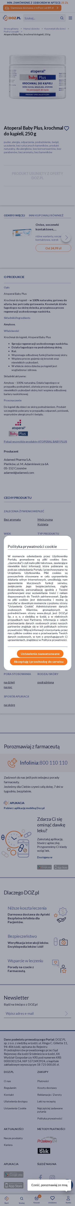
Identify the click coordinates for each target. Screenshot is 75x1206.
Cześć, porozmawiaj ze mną (49, 1185)
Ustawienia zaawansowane (40, 653)
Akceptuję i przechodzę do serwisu (38, 661)
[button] (68, 1181)
